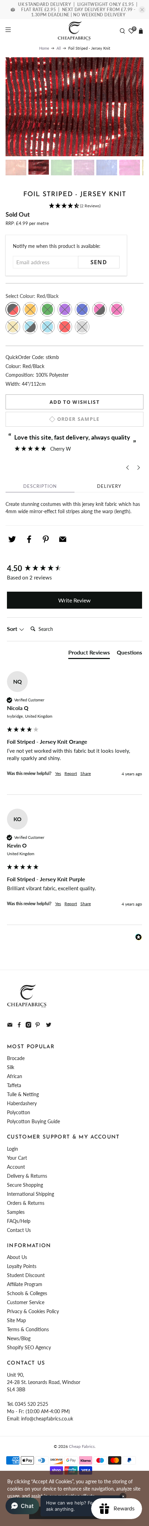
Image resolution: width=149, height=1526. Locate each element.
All (58, 48)
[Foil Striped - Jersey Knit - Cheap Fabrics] (74, 107)
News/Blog (18, 1338)
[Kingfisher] (47, 326)
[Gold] (13, 326)
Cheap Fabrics (82, 1446)
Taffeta (14, 1085)
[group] (74, 568)
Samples (16, 1212)
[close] (142, 9)
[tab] (89, 654)
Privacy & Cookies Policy (33, 1311)
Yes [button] (58, 773)
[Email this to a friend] (62, 539)
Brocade (16, 1058)
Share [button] (85, 773)
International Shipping (30, 1194)
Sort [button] (13, 628)
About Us (17, 1257)
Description (40, 486)
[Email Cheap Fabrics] (10, 1026)
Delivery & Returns (27, 1176)
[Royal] (82, 309)
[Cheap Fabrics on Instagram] (29, 1026)
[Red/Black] (13, 309)
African (14, 1076)
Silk (10, 1067)
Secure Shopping (25, 1185)
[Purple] (65, 309)
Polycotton (18, 1112)
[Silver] (82, 326)
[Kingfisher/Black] (30, 326)
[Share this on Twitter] (12, 539)
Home (44, 48)
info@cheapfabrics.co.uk (47, 1418)
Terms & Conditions (28, 1329)
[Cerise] (116, 309)
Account (16, 1167)
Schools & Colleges (27, 1293)
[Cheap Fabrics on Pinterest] (38, 1026)
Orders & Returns (25, 1203)
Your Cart (17, 1158)
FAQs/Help (18, 1221)
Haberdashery (22, 1103)
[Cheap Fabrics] (74, 31)
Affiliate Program (24, 1284)
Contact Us (19, 1230)
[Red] (65, 326)
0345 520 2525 (31, 1404)
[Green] (47, 309)
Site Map (16, 1320)
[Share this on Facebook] (29, 539)
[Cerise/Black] (99, 309)
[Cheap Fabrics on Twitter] (49, 1026)
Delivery (109, 486)
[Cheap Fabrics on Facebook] (19, 1026)
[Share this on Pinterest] (45, 539)
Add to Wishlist (74, 402)
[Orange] (30, 309)
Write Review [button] (74, 600)
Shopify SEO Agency (29, 1347)
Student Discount (26, 1275)
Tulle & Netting (23, 1094)
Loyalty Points (21, 1266)
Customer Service (25, 1302)
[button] (74, 206)
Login (12, 1149)
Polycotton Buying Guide (33, 1121)
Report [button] (70, 773)
